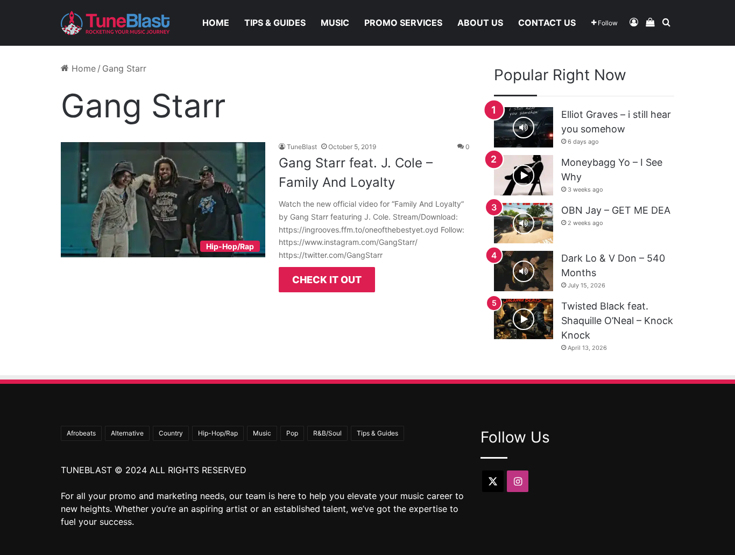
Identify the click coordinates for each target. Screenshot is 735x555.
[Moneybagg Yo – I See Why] (523, 175)
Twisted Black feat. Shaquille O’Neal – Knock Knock (617, 320)
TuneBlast (302, 147)
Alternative (127, 433)
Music (335, 22)
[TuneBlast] (115, 23)
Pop (292, 433)
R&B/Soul (327, 433)
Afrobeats (81, 433)
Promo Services (403, 22)
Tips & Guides (275, 22)
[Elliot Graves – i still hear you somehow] (523, 127)
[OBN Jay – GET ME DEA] (523, 223)
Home (215, 22)
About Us (480, 22)
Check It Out (327, 279)
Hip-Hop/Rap (218, 433)
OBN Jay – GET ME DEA (615, 210)
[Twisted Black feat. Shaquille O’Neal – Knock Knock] (523, 319)
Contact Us (547, 22)
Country (171, 433)
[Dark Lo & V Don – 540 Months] (523, 271)
